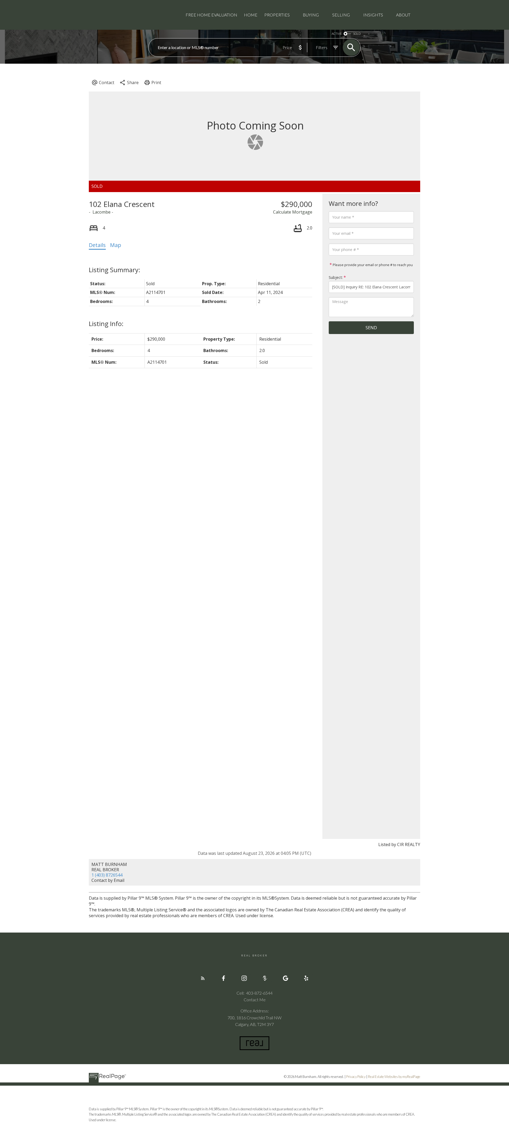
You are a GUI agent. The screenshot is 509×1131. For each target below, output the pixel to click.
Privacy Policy (356, 1076)
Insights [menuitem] (373, 14)
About (403, 14)
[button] (203, 978)
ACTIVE (336, 33)
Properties (277, 14)
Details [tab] (97, 245)
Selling (341, 14)
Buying (311, 14)
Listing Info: (106, 323)
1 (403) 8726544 (106, 875)
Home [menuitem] (250, 14)
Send (371, 328)
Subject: (336, 277)
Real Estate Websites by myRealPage (394, 1076)
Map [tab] (115, 245)
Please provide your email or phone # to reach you (372, 264)
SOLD (357, 33)
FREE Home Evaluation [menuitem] (211, 14)
